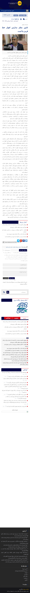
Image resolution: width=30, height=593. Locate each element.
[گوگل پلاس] (21, 241)
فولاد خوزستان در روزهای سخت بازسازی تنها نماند (17, 546)
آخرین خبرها (25, 569)
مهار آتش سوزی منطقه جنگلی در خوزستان (18, 227)
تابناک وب (21, 589)
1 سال (24, 374)
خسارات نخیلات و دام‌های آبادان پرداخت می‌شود (17, 376)
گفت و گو (25, 576)
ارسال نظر (12, 278)
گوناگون (25, 370)
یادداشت (25, 578)
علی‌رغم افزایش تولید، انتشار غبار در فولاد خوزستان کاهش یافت (15, 556)
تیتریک (15, 15)
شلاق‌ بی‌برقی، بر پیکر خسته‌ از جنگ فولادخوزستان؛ (17, 558)
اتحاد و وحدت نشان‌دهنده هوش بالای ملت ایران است (16, 406)
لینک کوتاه (19, 242)
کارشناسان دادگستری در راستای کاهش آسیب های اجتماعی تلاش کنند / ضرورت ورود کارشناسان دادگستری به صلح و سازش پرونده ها (16, 386)
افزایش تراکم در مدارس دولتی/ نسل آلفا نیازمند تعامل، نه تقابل (14, 354)
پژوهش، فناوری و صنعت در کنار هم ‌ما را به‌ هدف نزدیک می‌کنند (14, 224)
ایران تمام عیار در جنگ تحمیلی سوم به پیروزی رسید (16, 234)
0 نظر (26, 19)
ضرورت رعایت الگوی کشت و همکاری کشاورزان (17, 394)
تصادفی (8, 318)
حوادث (26, 572)
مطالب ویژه (22, 15)
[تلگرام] (26, 241)
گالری (26, 580)
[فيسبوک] (23, 241)
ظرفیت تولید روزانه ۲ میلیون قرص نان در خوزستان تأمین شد (14, 352)
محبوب (16, 318)
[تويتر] (18, 241)
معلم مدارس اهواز (9, 247)
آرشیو (24, 531)
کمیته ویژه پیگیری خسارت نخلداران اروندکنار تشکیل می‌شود (14, 378)
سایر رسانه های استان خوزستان (21, 570)
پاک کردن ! (6, 278)
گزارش (25, 574)
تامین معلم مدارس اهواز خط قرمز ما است (15, 29)
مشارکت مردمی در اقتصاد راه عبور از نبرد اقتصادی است (15, 236)
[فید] (4, 292)
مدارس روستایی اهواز (17, 247)
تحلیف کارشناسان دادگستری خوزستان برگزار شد (16, 382)
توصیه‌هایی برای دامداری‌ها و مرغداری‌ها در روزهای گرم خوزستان (14, 372)
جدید (24, 318)
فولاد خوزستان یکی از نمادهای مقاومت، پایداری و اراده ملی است (15, 545)
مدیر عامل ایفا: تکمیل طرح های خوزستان (18, 356)
